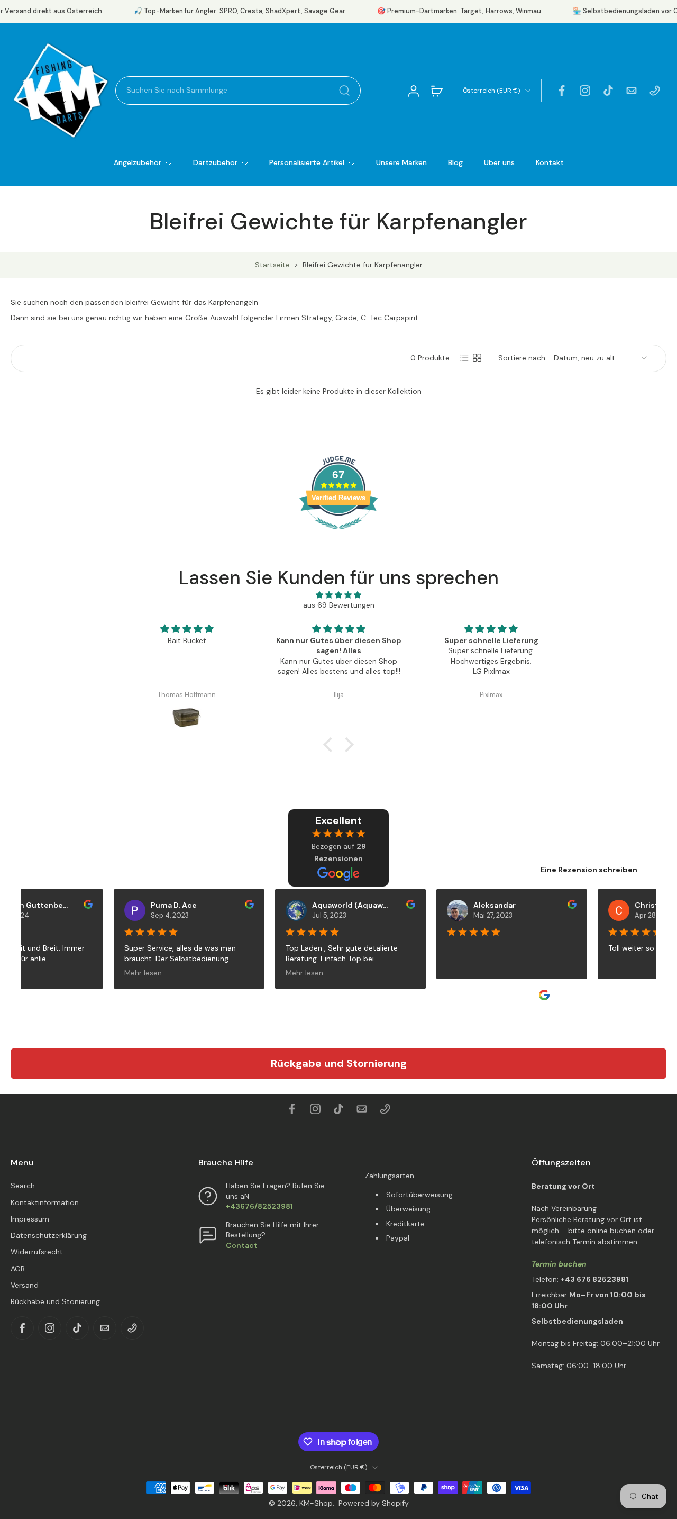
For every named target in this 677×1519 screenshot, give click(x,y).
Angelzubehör (137, 162)
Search (23, 1185)
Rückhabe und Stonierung (55, 1301)
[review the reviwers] (72, 904)
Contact (242, 1245)
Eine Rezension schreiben (589, 869)
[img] (338, 595)
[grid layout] (477, 357)
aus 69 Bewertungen (338, 605)
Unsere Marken (401, 162)
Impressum (30, 1219)
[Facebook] (561, 90)
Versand (25, 1285)
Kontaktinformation (45, 1202)
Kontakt (550, 162)
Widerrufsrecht (37, 1251)
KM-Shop (316, 1503)
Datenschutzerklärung (49, 1235)
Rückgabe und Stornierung (339, 1063)
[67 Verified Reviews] (338, 534)
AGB (18, 1268)
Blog (455, 162)
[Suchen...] (344, 90)
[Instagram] (585, 90)
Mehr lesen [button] (128, 972)
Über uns (499, 162)
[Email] (631, 90)
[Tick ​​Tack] (608, 90)
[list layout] (464, 357)
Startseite (272, 264)
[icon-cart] (436, 90)
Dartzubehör (215, 162)
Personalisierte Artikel (306, 162)
